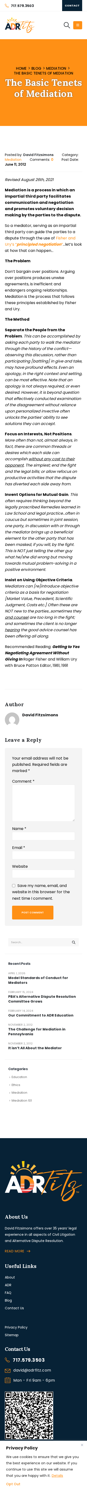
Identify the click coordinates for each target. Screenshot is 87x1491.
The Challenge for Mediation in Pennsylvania (36, 1031)
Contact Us (14, 1308)
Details (57, 1475)
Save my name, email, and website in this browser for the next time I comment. (41, 892)
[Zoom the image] (43, 1163)
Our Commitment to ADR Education (40, 1015)
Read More (14, 1251)
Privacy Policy (16, 1327)
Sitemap (12, 1335)
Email (18, 847)
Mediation (13, 159)
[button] (66, 25)
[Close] (82, 1445)
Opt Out (13, 1484)
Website (20, 866)
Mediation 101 (22, 1100)
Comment (23, 781)
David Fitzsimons (40, 715)
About (10, 1277)
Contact (72, 5)
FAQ (8, 1292)
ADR (8, 1285)
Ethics (16, 1085)
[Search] (74, 942)
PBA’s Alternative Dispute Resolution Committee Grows (42, 999)
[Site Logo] (20, 25)
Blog (8, 1300)
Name (19, 828)
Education (19, 1077)
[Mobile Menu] (77, 25)
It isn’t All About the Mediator (35, 1048)
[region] (43, 1466)
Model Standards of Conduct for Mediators (38, 980)
